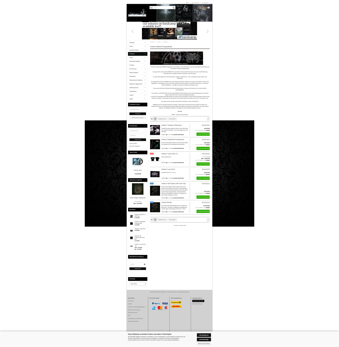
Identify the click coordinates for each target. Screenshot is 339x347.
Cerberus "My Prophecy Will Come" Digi (173, 183)
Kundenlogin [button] (196, 2)
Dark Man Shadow (134, 61)
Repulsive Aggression (135, 84)
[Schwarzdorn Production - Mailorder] (137, 13)
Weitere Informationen (204, 343)
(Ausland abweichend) (178, 134)
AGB (129, 315)
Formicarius (132, 69)
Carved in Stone (134, 50)
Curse (131, 57)
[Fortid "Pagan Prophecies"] (137, 189)
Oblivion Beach (133, 72)
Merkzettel (205, 2)
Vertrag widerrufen (198, 301)
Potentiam (132, 76)
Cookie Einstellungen (133, 321)
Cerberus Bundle (166, 202)
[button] (187, 2)
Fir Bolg (131, 65)
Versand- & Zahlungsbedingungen (136, 307)
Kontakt (130, 304)
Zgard (131, 99)
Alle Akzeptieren (204, 335)
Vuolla (131, 95)
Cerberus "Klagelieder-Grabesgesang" (172, 139)
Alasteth (131, 42)
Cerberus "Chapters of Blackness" (171, 125)
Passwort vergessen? (134, 146)
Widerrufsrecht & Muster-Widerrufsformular (134, 311)
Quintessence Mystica (135, 80)
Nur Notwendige (204, 339)
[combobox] (162, 119)
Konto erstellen (133, 143)
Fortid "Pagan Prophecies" (138, 198)
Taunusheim (133, 91)
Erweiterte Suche (137, 117)
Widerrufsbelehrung (197, 304)
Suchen (137, 113)
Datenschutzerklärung (173, 340)
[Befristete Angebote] (145, 180)
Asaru (131, 46)
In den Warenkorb (203, 134)
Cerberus (132, 54)
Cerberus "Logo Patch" (168, 169)
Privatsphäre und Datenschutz (135, 318)
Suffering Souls (133, 87)
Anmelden (138, 139)
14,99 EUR (137, 174)
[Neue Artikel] (145, 152)
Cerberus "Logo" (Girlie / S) (169, 154)
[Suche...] (173, 7)
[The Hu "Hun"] (137, 161)
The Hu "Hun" (138, 170)
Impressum (131, 301)
